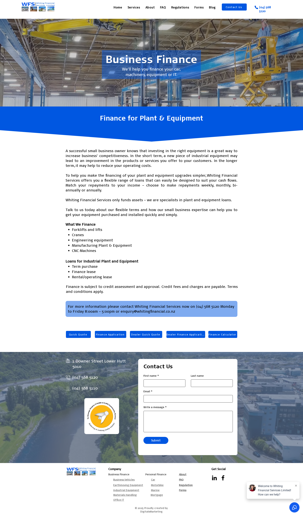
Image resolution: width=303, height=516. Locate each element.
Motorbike (157, 485)
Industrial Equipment (126, 490)
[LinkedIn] (214, 477)
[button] (134, 7)
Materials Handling (125, 494)
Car (153, 479)
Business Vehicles (124, 479)
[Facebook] (223, 477)
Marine (155, 490)
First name (150, 375)
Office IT (118, 499)
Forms (182, 490)
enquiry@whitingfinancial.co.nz (148, 311)
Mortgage (157, 494)
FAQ (181, 479)
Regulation (186, 485)
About (182, 474)
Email (146, 391)
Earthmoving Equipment (128, 485)
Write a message (153, 407)
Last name (197, 375)
